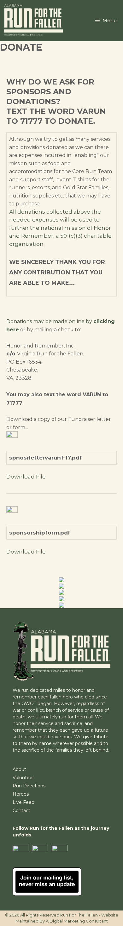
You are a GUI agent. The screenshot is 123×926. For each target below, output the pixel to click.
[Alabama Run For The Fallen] (34, 20)
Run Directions (29, 786)
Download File (26, 476)
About (19, 769)
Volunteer (23, 777)
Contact (21, 810)
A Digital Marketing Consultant (77, 920)
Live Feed (23, 802)
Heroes (21, 794)
